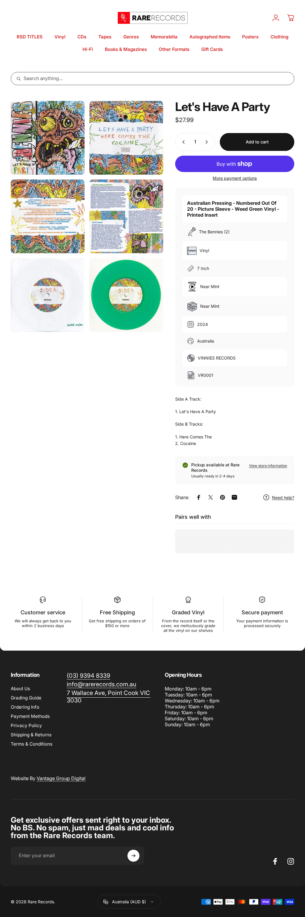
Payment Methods (30, 716)
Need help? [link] (283, 497)
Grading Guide (26, 698)
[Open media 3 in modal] (48, 216)
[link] (108, 696)
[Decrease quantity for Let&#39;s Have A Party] (182, 142)
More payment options (235, 178)
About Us (20, 688)
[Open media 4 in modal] (126, 216)
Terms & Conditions (31, 744)
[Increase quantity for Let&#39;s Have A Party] (208, 142)
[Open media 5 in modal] (48, 295)
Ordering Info (25, 707)
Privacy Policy (26, 725)
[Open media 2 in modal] (126, 138)
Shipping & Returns (31, 735)
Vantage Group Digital (61, 778)
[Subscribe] (133, 856)
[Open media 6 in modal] (126, 295)
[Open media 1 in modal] (48, 138)
